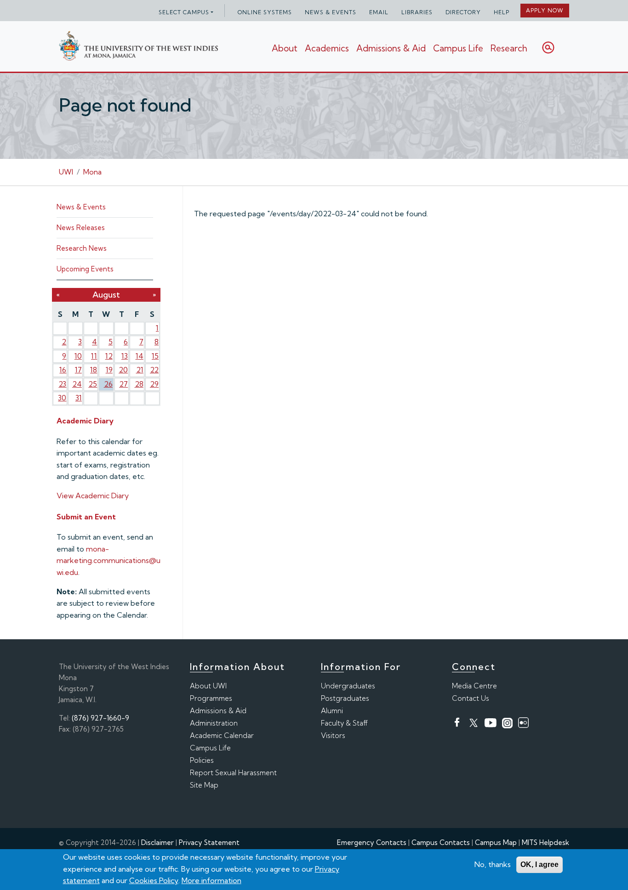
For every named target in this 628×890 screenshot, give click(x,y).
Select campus (184, 12)
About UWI (208, 686)
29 (154, 384)
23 (62, 384)
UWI (66, 171)
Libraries (417, 12)
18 (93, 369)
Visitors (333, 735)
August (106, 294)
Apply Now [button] (545, 10)
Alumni (332, 710)
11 (94, 356)
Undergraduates (348, 686)
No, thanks (492, 864)
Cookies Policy (153, 880)
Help (501, 12)
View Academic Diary (93, 495)
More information (211, 880)
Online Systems (265, 12)
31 (78, 397)
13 (124, 356)
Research (509, 48)
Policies (202, 760)
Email (378, 12)
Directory (463, 12)
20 (123, 369)
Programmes (211, 698)
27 (123, 384)
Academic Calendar (222, 735)
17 (78, 369)
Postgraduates (345, 698)
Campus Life (458, 48)
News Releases (81, 227)
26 (108, 384)
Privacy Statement (209, 842)
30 (62, 397)
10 (78, 356)
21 (139, 369)
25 (92, 384)
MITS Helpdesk (545, 842)
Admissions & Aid (391, 48)
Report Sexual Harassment (233, 772)
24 (77, 384)
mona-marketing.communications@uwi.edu (108, 560)
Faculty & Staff (344, 723)
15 (155, 356)
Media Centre (474, 686)
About (284, 48)
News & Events (330, 12)
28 (139, 384)
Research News (82, 248)
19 (109, 369)
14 (139, 356)
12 (109, 356)
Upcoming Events (85, 269)
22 (154, 369)
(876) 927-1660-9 (100, 718)
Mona (92, 171)
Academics (327, 48)
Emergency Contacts (371, 842)
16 (62, 369)
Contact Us (470, 698)
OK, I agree (539, 864)
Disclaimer (157, 842)
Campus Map (496, 842)
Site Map (204, 785)
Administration (214, 723)
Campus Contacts (440, 842)
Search (548, 47)
